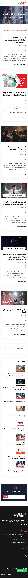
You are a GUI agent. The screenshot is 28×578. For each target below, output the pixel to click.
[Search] (5, 348)
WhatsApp (21, 570)
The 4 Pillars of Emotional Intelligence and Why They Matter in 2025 (14, 257)
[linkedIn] (21, 525)
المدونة (9, 574)
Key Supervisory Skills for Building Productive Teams (14, 93)
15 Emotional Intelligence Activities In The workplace (14, 203)
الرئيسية (21, 17)
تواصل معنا (3, 574)
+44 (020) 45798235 (19, 539)
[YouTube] (16, 525)
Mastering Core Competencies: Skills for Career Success (15, 40)
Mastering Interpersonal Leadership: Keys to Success (15, 149)
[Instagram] (19, 525)
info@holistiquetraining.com (17, 542)
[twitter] (24, 525)
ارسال (5, 496)
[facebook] (26, 525)
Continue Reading (21, 64)
